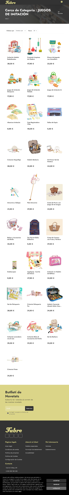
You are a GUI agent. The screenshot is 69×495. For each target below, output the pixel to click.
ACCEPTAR (56, 481)
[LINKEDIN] (20, 436)
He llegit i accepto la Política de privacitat (18, 413)
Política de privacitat (12, 453)
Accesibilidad (29, 453)
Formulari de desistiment (33, 449)
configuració (56, 488)
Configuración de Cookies (13, 459)
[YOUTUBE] (16, 436)
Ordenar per (10, 31)
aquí (20, 491)
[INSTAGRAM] (11, 436)
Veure (30, 31)
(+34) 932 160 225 (11, 471)
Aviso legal (8, 446)
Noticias (48, 446)
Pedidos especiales (31, 446)
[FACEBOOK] (7, 436)
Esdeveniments (50, 449)
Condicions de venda (12, 449)
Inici (6, 19)
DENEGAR (56, 484)
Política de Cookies (11, 456)
